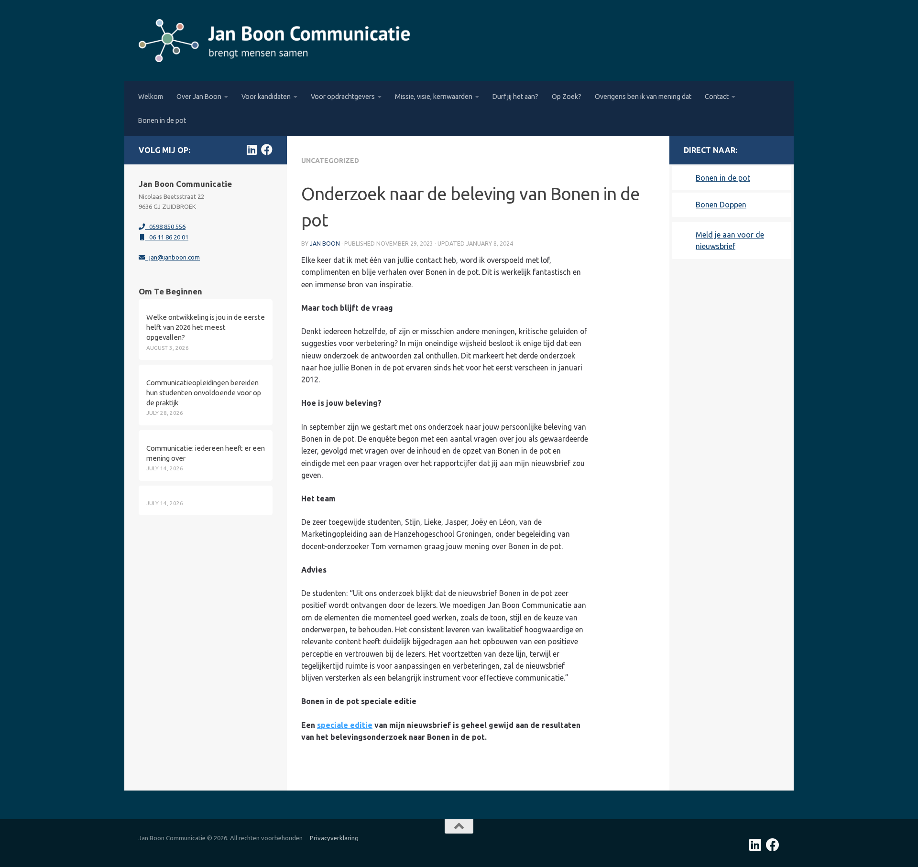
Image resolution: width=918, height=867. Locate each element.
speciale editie (344, 725)
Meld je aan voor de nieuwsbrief (730, 240)
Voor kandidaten (266, 96)
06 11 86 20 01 (166, 237)
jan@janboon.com (172, 257)
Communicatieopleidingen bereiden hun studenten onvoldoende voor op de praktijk (203, 393)
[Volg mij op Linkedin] (251, 149)
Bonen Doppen (721, 204)
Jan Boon (325, 243)
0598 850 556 (165, 226)
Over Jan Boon (198, 96)
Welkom (150, 96)
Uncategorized (330, 160)
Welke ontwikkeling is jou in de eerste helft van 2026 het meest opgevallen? (205, 327)
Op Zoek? (566, 96)
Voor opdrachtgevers (343, 96)
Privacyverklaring (334, 837)
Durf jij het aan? (515, 96)
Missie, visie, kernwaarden (433, 96)
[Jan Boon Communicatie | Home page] (274, 40)
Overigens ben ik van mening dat (643, 96)
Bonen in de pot (162, 120)
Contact (717, 96)
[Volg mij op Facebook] (267, 149)
